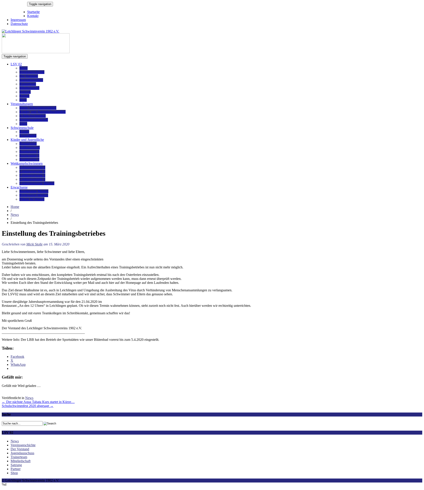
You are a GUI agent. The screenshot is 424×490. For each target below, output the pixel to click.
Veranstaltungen (22, 104)
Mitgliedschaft (29, 88)
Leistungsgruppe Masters (36, 183)
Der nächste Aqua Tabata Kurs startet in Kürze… (38, 402)
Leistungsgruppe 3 (32, 171)
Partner (24, 96)
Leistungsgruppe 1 (32, 179)
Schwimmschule (22, 128)
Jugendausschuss (31, 80)
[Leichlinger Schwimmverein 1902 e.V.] (30, 31)
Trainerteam (27, 84)
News (23, 68)
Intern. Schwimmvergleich (37, 108)
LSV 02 (16, 64)
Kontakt (32, 16)
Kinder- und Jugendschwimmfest (42, 112)
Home (15, 207)
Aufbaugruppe (29, 147)
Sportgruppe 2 (29, 159)
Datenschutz (19, 24)
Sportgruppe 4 (29, 151)
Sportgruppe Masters (33, 191)
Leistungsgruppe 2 (32, 175)
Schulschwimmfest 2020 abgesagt (27, 406)
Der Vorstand (28, 76)
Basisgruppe (28, 143)
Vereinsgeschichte (31, 72)
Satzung (25, 92)
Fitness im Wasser (31, 199)
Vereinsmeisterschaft (33, 120)
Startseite (33, 12)
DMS (23, 124)
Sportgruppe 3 (29, 155)
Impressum (18, 20)
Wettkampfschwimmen (27, 163)
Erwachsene (27, 136)
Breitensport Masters (33, 195)
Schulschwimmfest (32, 116)
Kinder (24, 132)
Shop (23, 100)
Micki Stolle (34, 244)
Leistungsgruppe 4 (32, 167)
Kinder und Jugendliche (27, 139)
